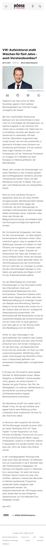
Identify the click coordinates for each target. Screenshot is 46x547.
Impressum (40, 540)
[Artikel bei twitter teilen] (38, 95)
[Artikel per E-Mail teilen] (7, 95)
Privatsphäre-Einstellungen (10, 540)
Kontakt (27, 540)
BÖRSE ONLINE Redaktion (25, 515)
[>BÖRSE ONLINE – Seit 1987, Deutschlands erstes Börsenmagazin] (19, 6)
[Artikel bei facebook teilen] (28, 95)
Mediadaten (5, 544)
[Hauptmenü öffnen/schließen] (6, 6)
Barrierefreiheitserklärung (9, 537)
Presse (42, 537)
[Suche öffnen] (40, 6)
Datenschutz (25, 537)
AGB (34, 537)
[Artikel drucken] (17, 95)
